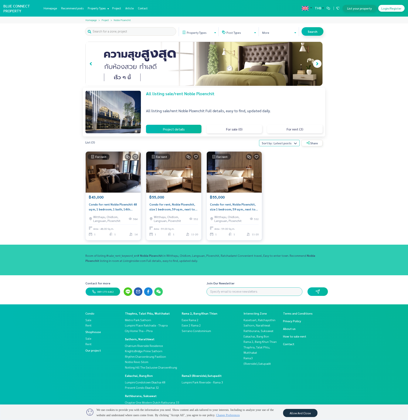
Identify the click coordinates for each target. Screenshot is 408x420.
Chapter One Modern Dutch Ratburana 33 (152, 402)
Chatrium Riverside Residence (144, 346)
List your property (359, 8)
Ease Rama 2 (190, 320)
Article (129, 8)
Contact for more (97, 283)
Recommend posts (72, 8)
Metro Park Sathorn (138, 320)
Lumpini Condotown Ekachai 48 (145, 382)
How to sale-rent (294, 336)
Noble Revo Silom (136, 362)
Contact (143, 8)
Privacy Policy (292, 321)
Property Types (97, 8)
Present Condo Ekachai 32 (142, 387)
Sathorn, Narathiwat (139, 339)
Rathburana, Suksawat (141, 396)
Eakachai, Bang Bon (139, 375)
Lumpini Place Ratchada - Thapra (146, 325)
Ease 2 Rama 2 (191, 325)
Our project (93, 350)
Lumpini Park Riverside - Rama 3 (202, 382)
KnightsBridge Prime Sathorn (143, 351)
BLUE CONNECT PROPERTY (16, 8)
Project (116, 8)
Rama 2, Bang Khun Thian (199, 313)
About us (289, 329)
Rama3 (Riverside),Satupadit (202, 375)
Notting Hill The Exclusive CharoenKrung (151, 367)
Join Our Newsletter (221, 283)
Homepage (50, 8)
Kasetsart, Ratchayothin (259, 320)
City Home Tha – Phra (139, 331)
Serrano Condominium (196, 331)
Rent (88, 325)
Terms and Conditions (298, 313)
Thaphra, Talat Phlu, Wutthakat (147, 313)
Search (312, 31)
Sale (88, 320)
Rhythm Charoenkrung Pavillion (145, 356)
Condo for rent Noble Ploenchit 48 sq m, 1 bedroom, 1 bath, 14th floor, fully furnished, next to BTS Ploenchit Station (113, 206)
